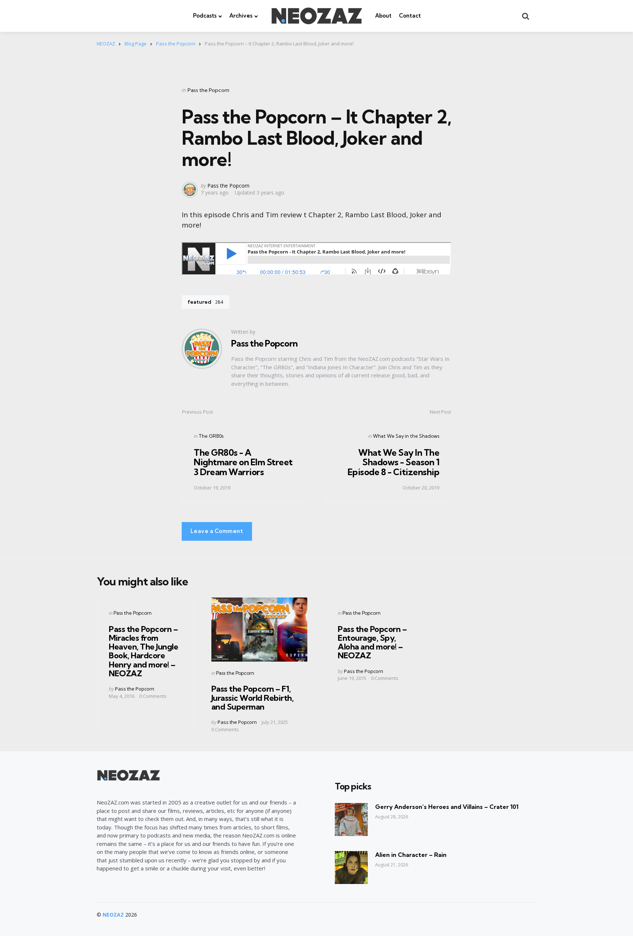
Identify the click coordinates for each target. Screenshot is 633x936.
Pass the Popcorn (208, 90)
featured (205, 302)
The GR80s (211, 436)
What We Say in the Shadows (406, 436)
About (383, 15)
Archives (240, 15)
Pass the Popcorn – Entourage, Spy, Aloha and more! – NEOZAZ (372, 642)
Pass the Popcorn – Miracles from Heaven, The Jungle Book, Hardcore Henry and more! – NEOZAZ (143, 651)
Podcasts (204, 15)
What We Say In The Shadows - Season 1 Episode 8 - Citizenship (394, 462)
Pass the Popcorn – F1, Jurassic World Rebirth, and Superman (252, 697)
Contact (410, 15)
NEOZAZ (113, 914)
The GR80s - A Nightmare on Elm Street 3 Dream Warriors (243, 462)
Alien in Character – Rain (411, 854)
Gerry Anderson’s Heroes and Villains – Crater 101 (446, 806)
